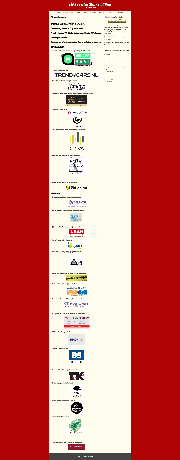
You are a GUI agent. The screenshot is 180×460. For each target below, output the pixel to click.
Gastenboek (119, 12)
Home (58, 12)
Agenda (78, 12)
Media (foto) (102, 12)
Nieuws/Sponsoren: (68, 12)
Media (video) (93, 12)
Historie (85, 12)
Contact (111, 12)
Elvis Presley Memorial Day (90, 4)
